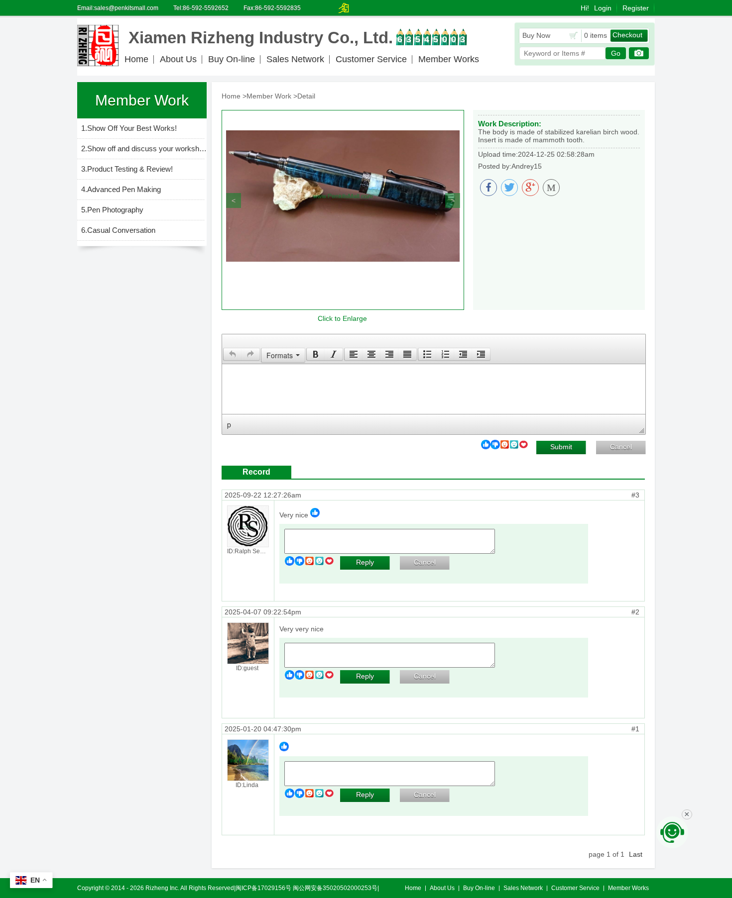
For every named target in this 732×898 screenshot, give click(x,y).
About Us (178, 59)
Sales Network (295, 59)
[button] (232, 354)
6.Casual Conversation (118, 230)
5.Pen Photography (112, 209)
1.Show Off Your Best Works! (129, 128)
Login (602, 8)
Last (635, 854)
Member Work (268, 96)
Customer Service (371, 59)
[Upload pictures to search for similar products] (639, 53)
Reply (365, 562)
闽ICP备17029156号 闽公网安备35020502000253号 (306, 888)
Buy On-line (231, 59)
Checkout (627, 35)
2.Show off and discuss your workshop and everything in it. (144, 148)
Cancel (621, 447)
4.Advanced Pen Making (121, 189)
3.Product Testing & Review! (127, 169)
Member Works (448, 59)
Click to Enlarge (342, 318)
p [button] (229, 424)
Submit (561, 447)
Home (136, 59)
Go (615, 53)
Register (635, 8)
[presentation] (233, 354)
